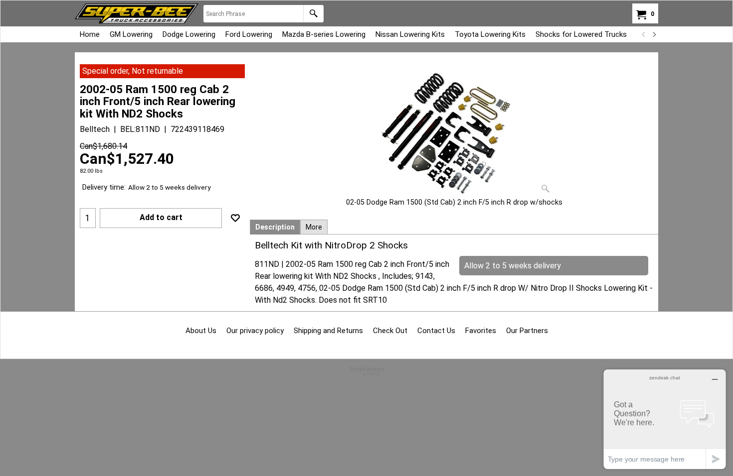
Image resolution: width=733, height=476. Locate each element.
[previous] (643, 34)
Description (275, 227)
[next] (653, 34)
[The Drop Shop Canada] (136, 13)
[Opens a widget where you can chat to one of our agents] (665, 419)
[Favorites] (235, 218)
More (314, 227)
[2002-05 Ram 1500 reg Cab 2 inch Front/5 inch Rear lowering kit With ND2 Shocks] (454, 131)
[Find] (313, 13)
